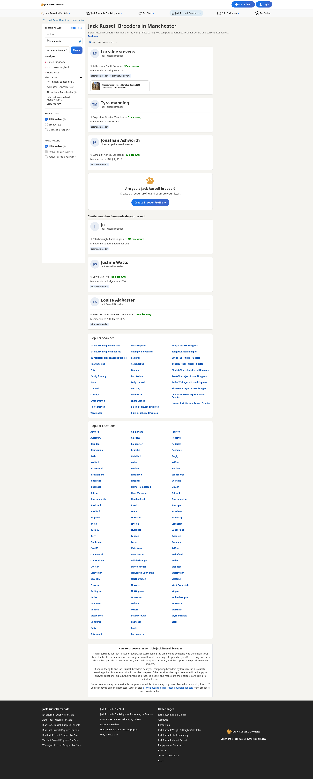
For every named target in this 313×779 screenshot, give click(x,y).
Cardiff (94, 548)
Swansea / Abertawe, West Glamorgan (113, 314)
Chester (94, 566)
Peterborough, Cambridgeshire (110, 239)
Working (135, 388)
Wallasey (176, 566)
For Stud (147, 13)
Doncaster (96, 603)
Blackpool (95, 486)
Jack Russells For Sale (56, 13)
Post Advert (245, 4)
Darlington (96, 591)
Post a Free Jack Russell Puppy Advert (120, 719)
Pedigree (136, 357)
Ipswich (135, 505)
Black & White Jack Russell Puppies (190, 370)
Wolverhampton (180, 597)
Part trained (137, 376)
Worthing (177, 609)
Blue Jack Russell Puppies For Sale (60, 730)
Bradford (95, 511)
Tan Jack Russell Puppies (184, 351)
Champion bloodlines (142, 351)
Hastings (135, 480)
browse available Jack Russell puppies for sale (168, 687)
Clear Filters (76, 27)
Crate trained (97, 400)
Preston (176, 431)
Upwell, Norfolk (101, 276)
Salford (175, 462)
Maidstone (136, 548)
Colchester (96, 572)
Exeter (93, 628)
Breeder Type (52, 113)
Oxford (134, 609)
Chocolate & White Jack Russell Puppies (188, 396)
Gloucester (137, 444)
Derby (93, 597)
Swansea (176, 536)
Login (266, 4)
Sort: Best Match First (103, 42)
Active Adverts (52, 140)
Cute (93, 370)
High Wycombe (139, 493)
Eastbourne (96, 615)
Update (76, 50)
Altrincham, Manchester (60, 92)
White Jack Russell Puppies (186, 357)
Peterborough (138, 615)
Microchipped (138, 345)
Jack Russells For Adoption (105, 13)
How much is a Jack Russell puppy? (119, 729)
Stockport (177, 523)
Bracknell (95, 505)
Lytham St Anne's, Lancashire (109, 154)
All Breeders (55, 119)
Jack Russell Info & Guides (172, 714)
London (135, 536)
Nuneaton (136, 597)
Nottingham (137, 591)
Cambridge (96, 542)
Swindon (176, 542)
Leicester (136, 517)
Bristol (93, 523)
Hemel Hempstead (141, 486)
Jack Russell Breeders (187, 13)
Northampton (138, 578)
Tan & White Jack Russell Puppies (189, 376)
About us (163, 719)
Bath (93, 456)
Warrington (178, 572)
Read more (93, 36)
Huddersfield (138, 499)
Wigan (175, 591)
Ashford (94, 431)
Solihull (176, 493)
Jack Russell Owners (54, 4)
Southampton (179, 499)
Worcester (177, 603)
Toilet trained (97, 406)
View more (53, 103)
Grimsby (135, 450)
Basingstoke (97, 450)
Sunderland (178, 529)
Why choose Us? (109, 734)
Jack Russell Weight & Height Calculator (179, 730)
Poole (134, 628)
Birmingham (97, 474)
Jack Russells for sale (55, 709)
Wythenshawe (179, 615)
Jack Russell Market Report (172, 740)
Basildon (95, 444)
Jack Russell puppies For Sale (58, 714)
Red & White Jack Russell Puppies (189, 382)
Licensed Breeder (58, 129)
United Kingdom (56, 61)
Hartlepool (136, 474)
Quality (135, 370)
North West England (58, 67)
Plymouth (136, 621)
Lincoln (135, 523)
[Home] (43, 20)
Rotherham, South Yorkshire (108, 66)
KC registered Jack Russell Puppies (108, 357)
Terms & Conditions (168, 755)
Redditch (176, 444)
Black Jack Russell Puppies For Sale (61, 724)
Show (93, 382)
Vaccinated (96, 413)
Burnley (94, 529)
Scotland (176, 468)
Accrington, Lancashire (59, 81)
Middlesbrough (139, 560)
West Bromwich (180, 585)
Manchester (78, 20)
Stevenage (177, 517)
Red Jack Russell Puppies (185, 345)
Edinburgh (96, 621)
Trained (94, 388)
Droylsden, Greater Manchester (110, 117)
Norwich (135, 585)
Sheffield (176, 480)
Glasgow (135, 437)
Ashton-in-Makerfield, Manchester (58, 98)
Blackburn (96, 480)
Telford (175, 548)
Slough (175, 486)
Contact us (164, 724)
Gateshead (96, 634)
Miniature (136, 394)
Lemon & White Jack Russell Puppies (191, 403)
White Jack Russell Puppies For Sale (61, 745)
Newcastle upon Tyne (142, 572)
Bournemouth (98, 499)
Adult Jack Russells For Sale (57, 719)
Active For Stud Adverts (61, 156)
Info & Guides (229, 13)
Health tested (97, 363)
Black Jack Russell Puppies (145, 406)
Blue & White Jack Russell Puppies (190, 388)
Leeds (134, 511)
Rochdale (177, 450)
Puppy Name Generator (171, 745)
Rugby (175, 456)
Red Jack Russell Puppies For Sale (60, 735)
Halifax (135, 462)
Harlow (135, 468)
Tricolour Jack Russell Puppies (187, 363)
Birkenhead (96, 468)
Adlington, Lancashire (59, 86)
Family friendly (98, 376)
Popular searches (109, 724)
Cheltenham (97, 560)
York (174, 621)
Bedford (94, 462)
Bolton (94, 493)
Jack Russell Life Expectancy (173, 735)
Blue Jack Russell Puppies (144, 413)
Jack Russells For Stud (112, 709)
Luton (134, 542)
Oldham (135, 603)
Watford (176, 578)
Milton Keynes (138, 566)
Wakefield (177, 554)
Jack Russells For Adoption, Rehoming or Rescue (126, 714)
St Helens (177, 511)
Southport (177, 505)
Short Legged (138, 400)
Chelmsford (96, 554)
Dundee (94, 609)
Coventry (95, 578)
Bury (93, 536)
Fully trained (138, 382)
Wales (175, 560)
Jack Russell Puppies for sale (105, 345)
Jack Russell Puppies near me (105, 351)
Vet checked (137, 363)
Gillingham (137, 431)
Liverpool (136, 529)
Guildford (136, 456)
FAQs (161, 760)
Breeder (53, 124)
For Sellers (265, 13)
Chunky (94, 394)
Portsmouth (137, 634)
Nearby (49, 56)
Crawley (94, 585)
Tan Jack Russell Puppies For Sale (60, 740)
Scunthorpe (178, 474)
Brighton (95, 517)
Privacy (162, 750)
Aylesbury (95, 437)
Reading (176, 437)
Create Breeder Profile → (150, 202)
